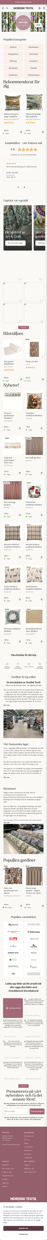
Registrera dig (29, 1168)
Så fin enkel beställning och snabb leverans (21, 167)
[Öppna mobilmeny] (3, 8)
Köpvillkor (5, 1165)
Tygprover (5, 1183)
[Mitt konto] (39, 8)
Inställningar (23, 1234)
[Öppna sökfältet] (7, 8)
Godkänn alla (23, 1228)
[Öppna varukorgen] (44, 8)
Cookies (5, 1179)
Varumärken (28, 1147)
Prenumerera (37, 1111)
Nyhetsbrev (28, 1150)
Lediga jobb (28, 1158)
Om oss (26, 1140)
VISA (38, 25)
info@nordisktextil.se (13, 1144)
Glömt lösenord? (30, 1172)
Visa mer (6, 705)
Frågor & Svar (7, 1172)
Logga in (27, 1165)
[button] (18, 187)
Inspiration (27, 1154)
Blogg (26, 1143)
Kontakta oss (28, 1136)
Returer (5, 1186)
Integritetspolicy (7, 1176)
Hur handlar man (8, 1168)
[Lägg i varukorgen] (21, 132)
